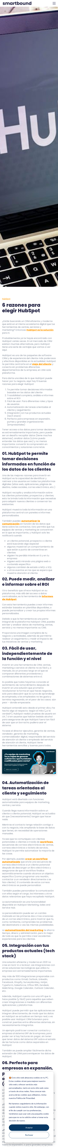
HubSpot (6, 298)
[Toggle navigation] (54, 3)
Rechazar (29, 1135)
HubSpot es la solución (39, 330)
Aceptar (29, 1127)
